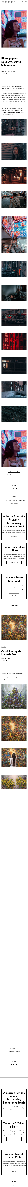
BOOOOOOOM (8, 2)
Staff (9, 658)
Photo (2, 54)
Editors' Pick (5, 68)
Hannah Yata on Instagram (14, 1051)
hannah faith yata (12, 1077)
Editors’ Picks (14, 112)
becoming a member (9, 114)
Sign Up (14, 595)
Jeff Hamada (11, 71)
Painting (3, 646)
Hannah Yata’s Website (14, 1048)
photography (14, 503)
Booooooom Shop (14, 562)
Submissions (4, 110)
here (7, 675)
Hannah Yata (23, 1077)
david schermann (9, 500)
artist (2, 1077)
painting (14, 1080)
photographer (20, 500)
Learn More (14, 536)
